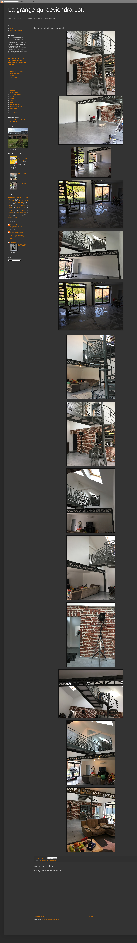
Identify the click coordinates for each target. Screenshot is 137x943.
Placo (11, 102)
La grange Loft (22, 183)
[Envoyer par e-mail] (48, 858)
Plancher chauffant (15, 104)
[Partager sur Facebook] (54, 858)
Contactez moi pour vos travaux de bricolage (22, 158)
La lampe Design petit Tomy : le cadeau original (22, 246)
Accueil (91, 916)
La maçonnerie (14, 92)
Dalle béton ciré (14, 77)
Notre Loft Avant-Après (16, 30)
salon (54, 860)
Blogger (85, 930)
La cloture (12, 90)
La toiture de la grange (16, 94)
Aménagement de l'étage (16, 71)
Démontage (13, 80)
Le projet (12, 98)
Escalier (51, 860)
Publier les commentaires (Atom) (50, 919)
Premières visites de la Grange (18, 106)
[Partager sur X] (52, 858)
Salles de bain (13, 108)
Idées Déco (13, 84)
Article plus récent (39, 916)
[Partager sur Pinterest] (56, 858)
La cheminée (13, 88)
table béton (13, 242)
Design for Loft (14, 225)
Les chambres (13, 100)
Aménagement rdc (43, 860)
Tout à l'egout (13, 112)
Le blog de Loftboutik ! (16, 232)
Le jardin (12, 96)
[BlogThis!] (50, 858)
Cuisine (12, 75)
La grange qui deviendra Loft (46, 9)
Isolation (12, 86)
